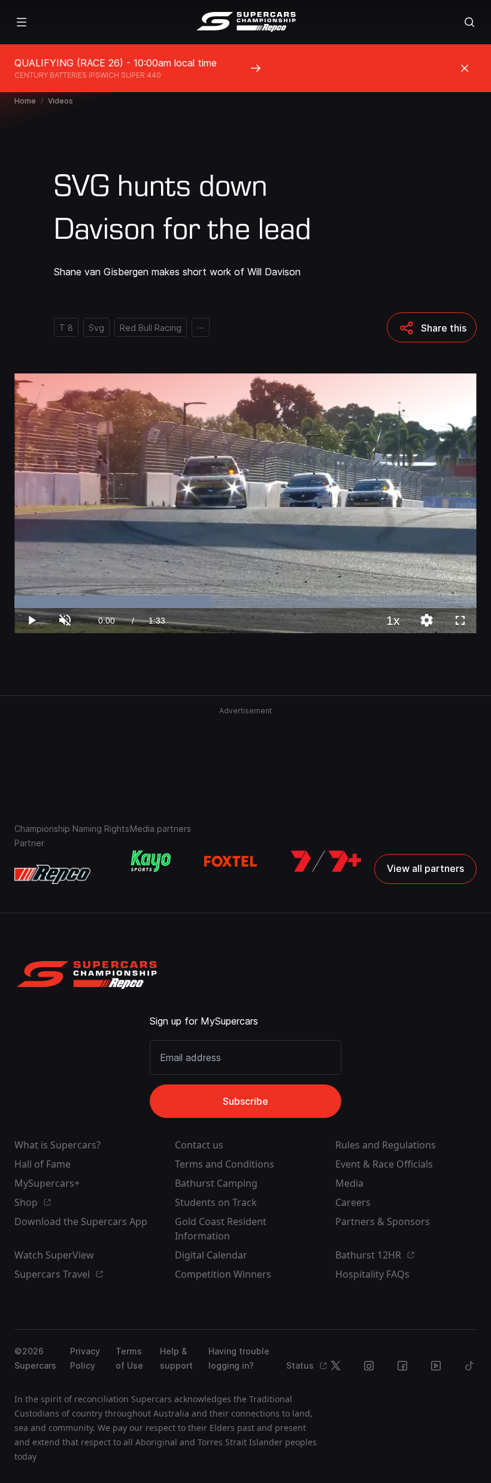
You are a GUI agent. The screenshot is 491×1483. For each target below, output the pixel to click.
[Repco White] (52, 874)
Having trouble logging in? (238, 1358)
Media (349, 1183)
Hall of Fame (42, 1164)
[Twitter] (335, 1366)
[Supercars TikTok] (469, 1366)
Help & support (176, 1358)
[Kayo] (150, 861)
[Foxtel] (230, 861)
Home (25, 100)
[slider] (245, 601)
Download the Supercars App (80, 1221)
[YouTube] (436, 1366)
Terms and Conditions (224, 1164)
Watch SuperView (54, 1255)
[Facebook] (402, 1366)
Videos (60, 100)
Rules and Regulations (385, 1144)
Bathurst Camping (216, 1183)
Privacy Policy (85, 1358)
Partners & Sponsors (382, 1221)
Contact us (199, 1144)
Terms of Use (129, 1358)
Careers (353, 1202)
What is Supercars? (57, 1144)
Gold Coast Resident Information (220, 1228)
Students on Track (216, 1202)
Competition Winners (223, 1274)
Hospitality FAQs (372, 1274)
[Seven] (326, 861)
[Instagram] (369, 1366)
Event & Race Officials (384, 1164)
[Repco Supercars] (246, 22)
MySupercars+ (47, 1183)
